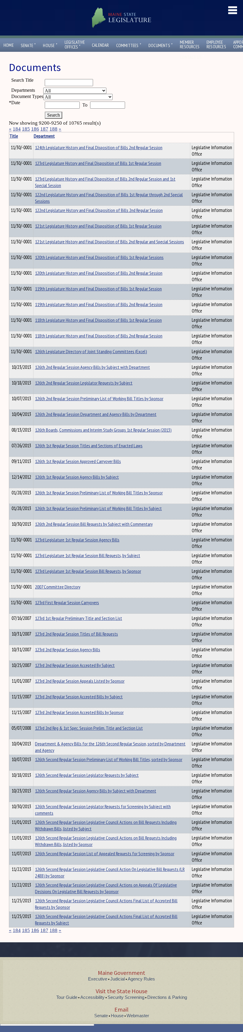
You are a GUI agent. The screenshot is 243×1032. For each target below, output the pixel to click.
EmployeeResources (216, 44)
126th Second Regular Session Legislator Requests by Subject (87, 775)
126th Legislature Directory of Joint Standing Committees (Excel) (91, 351)
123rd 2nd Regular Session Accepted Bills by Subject (79, 696)
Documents (160, 45)
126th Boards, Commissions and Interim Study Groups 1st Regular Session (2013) (103, 430)
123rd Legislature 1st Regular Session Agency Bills (77, 539)
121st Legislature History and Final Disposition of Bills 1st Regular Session (98, 226)
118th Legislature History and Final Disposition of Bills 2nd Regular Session (98, 335)
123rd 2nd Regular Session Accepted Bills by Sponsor (79, 712)
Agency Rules (141, 978)
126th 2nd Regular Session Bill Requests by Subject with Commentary (94, 524)
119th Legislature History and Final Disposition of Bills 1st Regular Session (98, 288)
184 (17, 129)
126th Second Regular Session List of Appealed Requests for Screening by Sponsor (104, 853)
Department (44, 136)
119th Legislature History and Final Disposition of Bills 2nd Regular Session (98, 304)
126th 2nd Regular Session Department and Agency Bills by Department (95, 414)
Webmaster (138, 1015)
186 (35, 129)
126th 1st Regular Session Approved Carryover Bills (78, 461)
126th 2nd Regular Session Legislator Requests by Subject (83, 383)
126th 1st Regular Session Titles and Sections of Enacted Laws (89, 445)
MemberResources (189, 44)
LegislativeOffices (75, 44)
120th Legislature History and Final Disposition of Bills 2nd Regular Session (98, 273)
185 (26, 129)
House (50, 45)
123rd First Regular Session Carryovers (67, 602)
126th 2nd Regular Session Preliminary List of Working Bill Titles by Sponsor (99, 398)
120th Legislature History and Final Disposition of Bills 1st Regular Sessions (99, 257)
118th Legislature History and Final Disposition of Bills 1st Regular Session (98, 320)
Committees (128, 45)
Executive (97, 978)
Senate (28, 45)
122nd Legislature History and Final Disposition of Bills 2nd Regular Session (99, 210)
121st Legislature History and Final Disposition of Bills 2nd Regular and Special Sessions (109, 241)
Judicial (117, 978)
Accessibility (92, 997)
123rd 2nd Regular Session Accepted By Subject (75, 665)
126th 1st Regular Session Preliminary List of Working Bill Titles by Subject (98, 508)
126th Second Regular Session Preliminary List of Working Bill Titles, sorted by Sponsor (108, 759)
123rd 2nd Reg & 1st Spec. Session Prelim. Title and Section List (89, 728)
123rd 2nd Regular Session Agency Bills (67, 649)
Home (9, 45)
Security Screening (126, 997)
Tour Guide (66, 997)
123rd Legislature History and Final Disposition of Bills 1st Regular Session (98, 163)
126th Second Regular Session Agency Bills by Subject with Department (95, 790)
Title (13, 136)
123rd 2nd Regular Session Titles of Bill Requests (76, 634)
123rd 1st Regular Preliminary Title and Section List (78, 618)
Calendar (100, 45)
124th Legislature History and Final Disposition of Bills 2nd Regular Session (98, 147)
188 (53, 129)
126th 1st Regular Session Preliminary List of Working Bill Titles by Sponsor (99, 492)
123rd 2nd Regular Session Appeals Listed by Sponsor (79, 681)
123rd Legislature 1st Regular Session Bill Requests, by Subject (87, 555)
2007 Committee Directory (57, 586)
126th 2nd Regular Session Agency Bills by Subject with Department (92, 367)
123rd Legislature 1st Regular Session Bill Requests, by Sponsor (88, 571)
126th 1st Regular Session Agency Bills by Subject (77, 477)
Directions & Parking (167, 997)
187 (44, 129)
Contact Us (192, 57)
